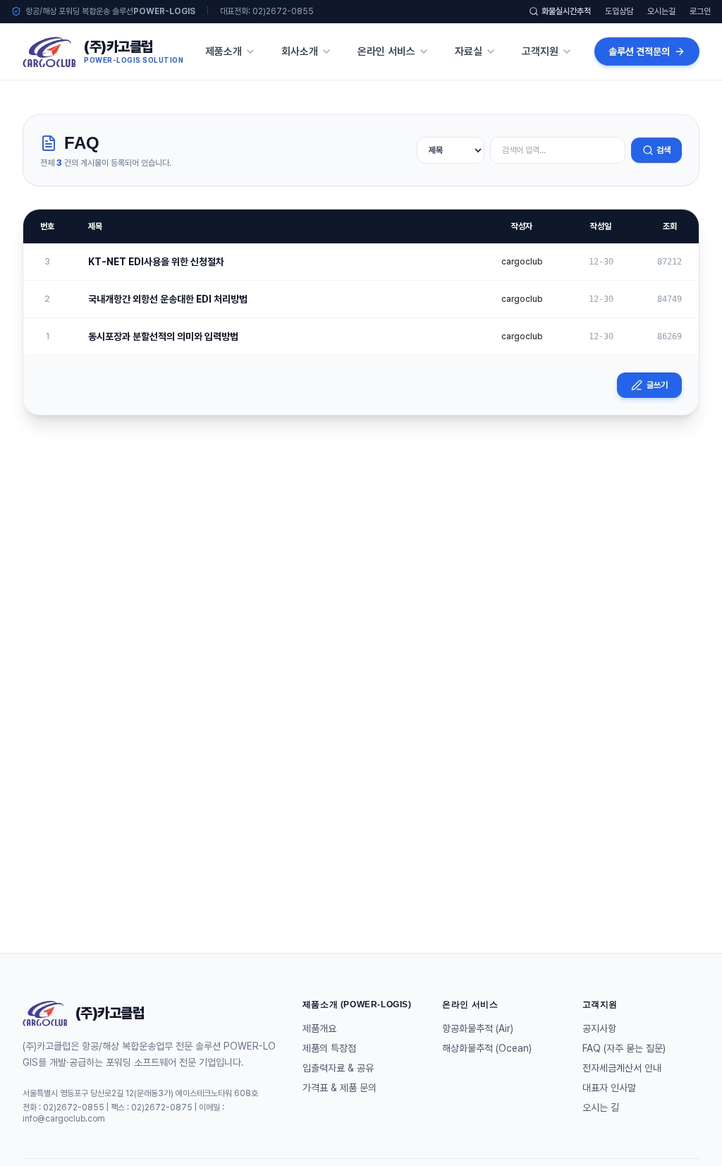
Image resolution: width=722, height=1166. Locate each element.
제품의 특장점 (329, 1048)
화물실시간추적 (566, 11)
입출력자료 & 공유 (338, 1068)
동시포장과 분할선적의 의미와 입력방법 (163, 336)
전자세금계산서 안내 (621, 1068)
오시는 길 (600, 1107)
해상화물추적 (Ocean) (487, 1048)
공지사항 (599, 1028)
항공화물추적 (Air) (477, 1028)
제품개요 (319, 1028)
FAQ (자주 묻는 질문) (624, 1048)
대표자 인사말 (609, 1087)
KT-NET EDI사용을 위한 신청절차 (156, 261)
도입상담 (619, 11)
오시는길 (661, 11)
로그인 (700, 11)
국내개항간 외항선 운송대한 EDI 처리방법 (167, 299)
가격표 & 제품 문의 (339, 1087)
